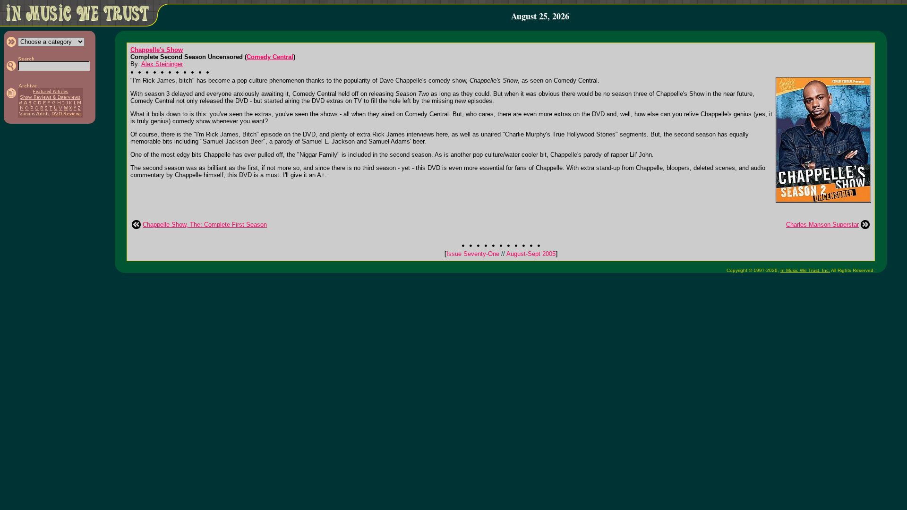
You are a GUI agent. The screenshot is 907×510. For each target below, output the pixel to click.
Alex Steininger (162, 64)
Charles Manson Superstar (822, 224)
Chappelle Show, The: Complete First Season (205, 224)
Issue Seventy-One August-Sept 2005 (501, 253)
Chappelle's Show (156, 49)
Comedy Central (270, 56)
